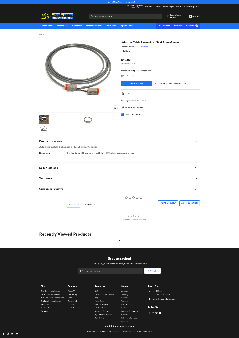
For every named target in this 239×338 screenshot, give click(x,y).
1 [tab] (119, 240)
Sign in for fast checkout (134, 107)
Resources (178, 25)
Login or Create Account (175, 16)
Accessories (77, 25)
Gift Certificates (101, 308)
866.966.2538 (135, 8)
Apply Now (147, 70)
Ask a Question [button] (189, 203)
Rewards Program (168, 7)
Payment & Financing (129, 311)
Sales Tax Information (129, 318)
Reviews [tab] (72, 205)
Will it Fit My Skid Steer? (104, 294)
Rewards (190, 25)
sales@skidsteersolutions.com (163, 299)
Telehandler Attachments (51, 301)
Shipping (124, 294)
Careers (71, 304)
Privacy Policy (126, 331)
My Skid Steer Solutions (104, 314)
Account (124, 291)
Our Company (164, 25)
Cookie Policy (147, 331)
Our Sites (179, 7)
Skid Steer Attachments (50, 291)
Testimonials (72, 301)
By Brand (44, 311)
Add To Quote (161, 83)
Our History (72, 294)
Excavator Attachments (50, 294)
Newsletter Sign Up (190, 7)
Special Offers (127, 25)
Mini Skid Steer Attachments (52, 298)
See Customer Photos (44, 128)
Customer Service (128, 308)
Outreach (71, 298)
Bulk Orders (99, 318)
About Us (71, 291)
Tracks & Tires (111, 25)
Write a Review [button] (168, 203)
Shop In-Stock (46, 25)
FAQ (96, 291)
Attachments (62, 25)
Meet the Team (74, 308)
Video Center (100, 301)
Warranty (125, 301)
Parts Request (126, 304)
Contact (124, 314)
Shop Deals (131, 2)
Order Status (149, 7)
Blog (96, 298)
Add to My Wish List (177, 83)
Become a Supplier (102, 311)
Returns (158, 7)
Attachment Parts (94, 25)
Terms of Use (136, 331)
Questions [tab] (88, 205)
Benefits (124, 321)
